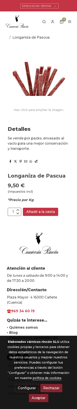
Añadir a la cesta (40, 212)
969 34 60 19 (23, 311)
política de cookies (47, 378)
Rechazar (51, 388)
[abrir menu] (70, 21)
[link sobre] (38, 246)
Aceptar (39, 398)
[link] (17, 21)
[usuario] (52, 21)
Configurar (27, 388)
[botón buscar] (44, 21)
